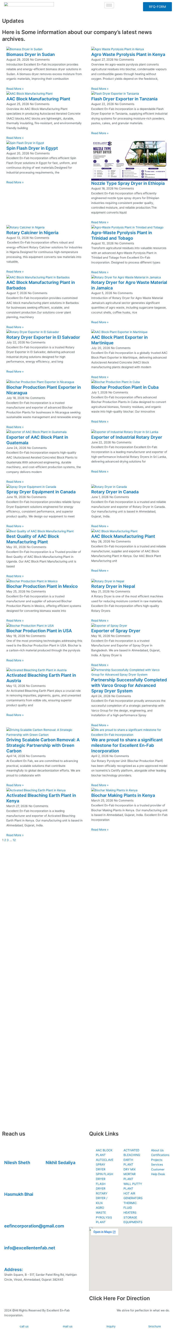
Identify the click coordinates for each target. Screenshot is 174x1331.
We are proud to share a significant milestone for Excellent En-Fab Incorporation (127, 745)
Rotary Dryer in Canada (115, 491)
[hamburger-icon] (109, 5)
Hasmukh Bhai (18, 1194)
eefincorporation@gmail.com (34, 1226)
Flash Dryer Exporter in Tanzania (124, 98)
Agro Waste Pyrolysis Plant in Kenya (128, 54)
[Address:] (9, 1260)
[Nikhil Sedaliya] (51, 1153)
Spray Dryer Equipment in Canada (41, 491)
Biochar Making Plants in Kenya (123, 795)
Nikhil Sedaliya (60, 1162)
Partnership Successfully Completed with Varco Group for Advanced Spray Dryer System (129, 685)
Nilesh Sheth (17, 1162)
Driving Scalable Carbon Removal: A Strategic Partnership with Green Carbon (43, 745)
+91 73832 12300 (16, 1167)
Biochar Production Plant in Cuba (125, 387)
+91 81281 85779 (57, 1167)
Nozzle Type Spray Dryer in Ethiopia (128, 183)
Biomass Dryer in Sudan (30, 54)
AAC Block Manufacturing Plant (38, 98)
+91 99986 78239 (16, 1199)
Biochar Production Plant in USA (39, 630)
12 (14, 840)
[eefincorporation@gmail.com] (9, 1216)
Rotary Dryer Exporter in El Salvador (43, 337)
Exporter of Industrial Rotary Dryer (126, 437)
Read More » (15, 88)
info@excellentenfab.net (29, 1247)
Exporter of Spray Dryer (115, 630)
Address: (13, 1269)
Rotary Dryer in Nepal (113, 586)
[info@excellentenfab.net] (9, 1238)
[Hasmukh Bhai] (9, 1185)
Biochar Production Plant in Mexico (42, 586)
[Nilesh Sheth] (9, 1153)
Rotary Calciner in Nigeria (32, 232)
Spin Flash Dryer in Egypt (32, 148)
